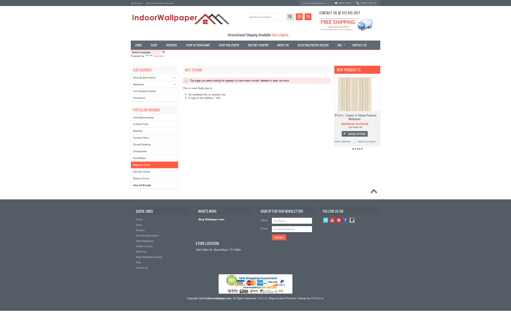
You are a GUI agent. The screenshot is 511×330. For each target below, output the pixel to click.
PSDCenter (317, 298)
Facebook (345, 220)
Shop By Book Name (144, 77)
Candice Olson (141, 137)
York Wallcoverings (143, 117)
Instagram (352, 220)
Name (264, 220)
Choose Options (362, 134)
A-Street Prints (141, 124)
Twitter (325, 220)
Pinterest (338, 220)
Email (264, 228)
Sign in (149, 3)
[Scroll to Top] (374, 192)
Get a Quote (280, 34)
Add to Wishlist (349, 141)
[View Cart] (308, 16)
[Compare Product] (299, 16)
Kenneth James (141, 171)
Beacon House (141, 178)
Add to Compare (372, 141)
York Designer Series (144, 91)
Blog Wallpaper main (211, 219)
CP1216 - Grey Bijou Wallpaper (360, 115)
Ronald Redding (142, 144)
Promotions (139, 97)
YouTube (332, 220)
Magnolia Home (141, 164)
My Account (136, 3)
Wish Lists (345, 3)
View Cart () (368, 3)
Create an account (164, 3)
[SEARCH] (290, 17)
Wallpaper (138, 84)
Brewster (138, 130)
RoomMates (139, 158)
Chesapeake (140, 151)
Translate (158, 56)
